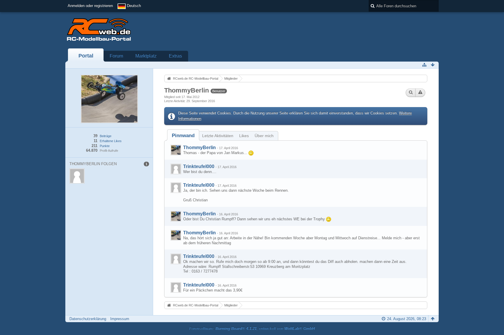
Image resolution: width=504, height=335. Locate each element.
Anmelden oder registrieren (90, 6)
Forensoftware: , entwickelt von (252, 328)
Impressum (119, 319)
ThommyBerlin (199, 147)
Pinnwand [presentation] (183, 135)
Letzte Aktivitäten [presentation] (217, 135)
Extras (175, 55)
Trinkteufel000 (198, 166)
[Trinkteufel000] (176, 169)
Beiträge (105, 136)
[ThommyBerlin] (176, 150)
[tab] (183, 135)
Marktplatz (146, 55)
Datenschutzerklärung (87, 319)
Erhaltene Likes (111, 141)
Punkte (105, 146)
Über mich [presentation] (264, 135)
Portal (85, 56)
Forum (116, 55)
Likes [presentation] (244, 135)
